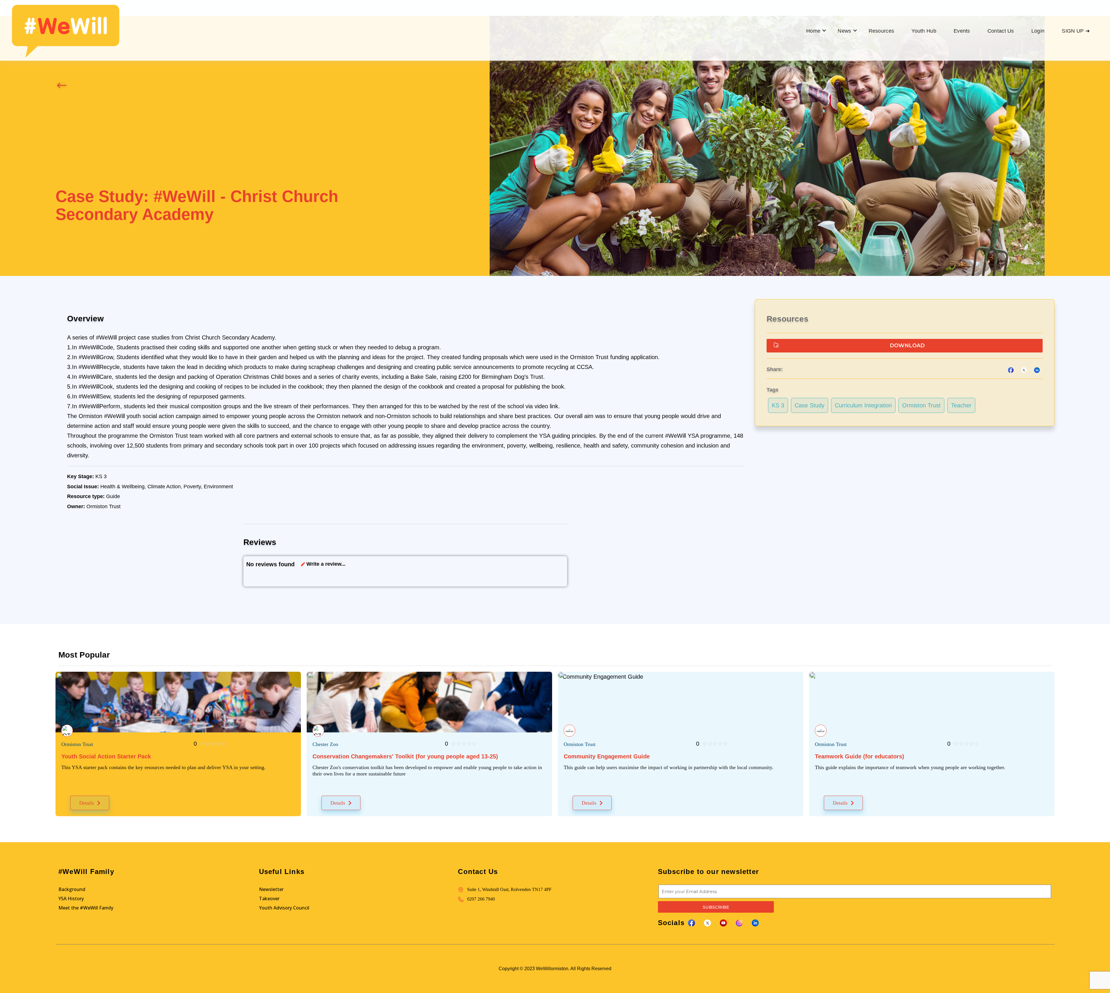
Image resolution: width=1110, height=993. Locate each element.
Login (1038, 31)
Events (962, 31)
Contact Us (1000, 31)
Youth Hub (923, 31)
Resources (881, 31)
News (844, 31)
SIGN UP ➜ (1076, 31)
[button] (905, 345)
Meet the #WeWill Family (85, 908)
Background (71, 889)
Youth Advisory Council (284, 908)
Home (813, 31)
